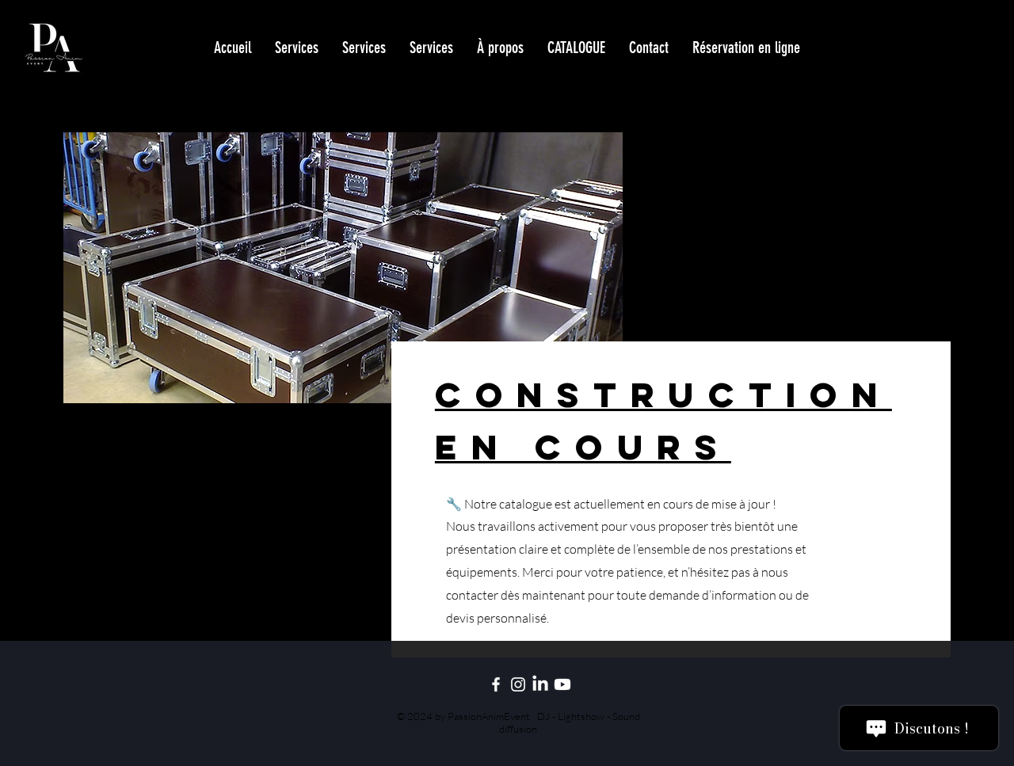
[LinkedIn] (540, 684)
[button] (576, 48)
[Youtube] (562, 684)
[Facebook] (495, 684)
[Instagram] (518, 684)
